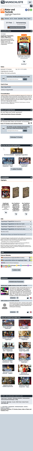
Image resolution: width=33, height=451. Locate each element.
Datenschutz (26, 398)
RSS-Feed (18, 402)
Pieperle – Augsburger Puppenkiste (24, 327)
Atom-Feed (25, 402)
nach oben (5, 406)
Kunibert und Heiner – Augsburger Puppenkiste (8, 339)
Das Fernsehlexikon (5, 102)
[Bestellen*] (24, 61)
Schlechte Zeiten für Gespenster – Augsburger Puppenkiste (8, 165)
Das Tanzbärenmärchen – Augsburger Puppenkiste (8, 350)
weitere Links (16, 270)
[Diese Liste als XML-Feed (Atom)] (31, 123)
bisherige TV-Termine (16, 137)
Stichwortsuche (19, 406)
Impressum (4, 398)
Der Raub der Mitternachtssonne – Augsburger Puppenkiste (7, 361)
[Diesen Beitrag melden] (17, 298)
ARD (25, 69)
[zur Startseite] (12, 1)
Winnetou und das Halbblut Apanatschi (8, 386)
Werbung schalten (17, 398)
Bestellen (24, 64)
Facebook (3, 402)
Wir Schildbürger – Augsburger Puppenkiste (24, 165)
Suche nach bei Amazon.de (13, 234)
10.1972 (21, 69)
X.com (13, 402)
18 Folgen (3, 34)
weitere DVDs (5, 231)
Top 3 (28, 18)
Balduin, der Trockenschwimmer (24, 373)
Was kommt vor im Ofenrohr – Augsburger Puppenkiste (8, 372)
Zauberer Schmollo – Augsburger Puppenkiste (24, 361)
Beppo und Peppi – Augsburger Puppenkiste (8, 327)
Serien (25, 406)
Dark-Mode (4, 403)
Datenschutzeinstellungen (8, 399)
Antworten (13, 298)
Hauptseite (11, 406)
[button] (26, 10)
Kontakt (10, 398)
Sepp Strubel (7, 87)
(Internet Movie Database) (11, 262)
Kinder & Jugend (5, 408)
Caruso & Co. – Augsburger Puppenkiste (24, 350)
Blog (17, 399)
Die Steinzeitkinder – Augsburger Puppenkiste (16, 154)
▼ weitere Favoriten (16, 169)
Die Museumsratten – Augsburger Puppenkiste (24, 339)
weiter (25, 79)
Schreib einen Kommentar (17, 281)
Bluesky (9, 402)
